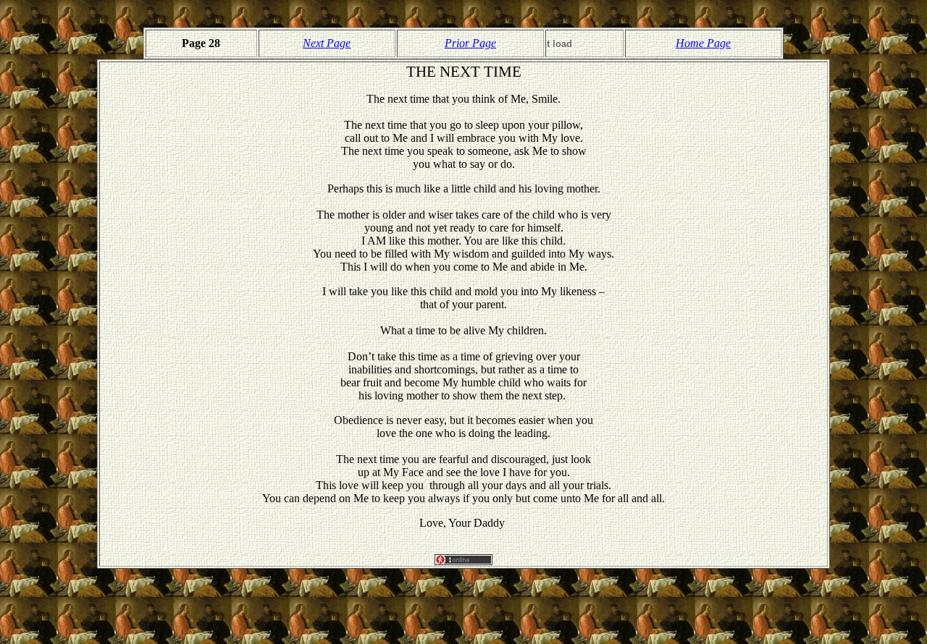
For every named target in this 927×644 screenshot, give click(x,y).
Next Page (327, 43)
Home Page (703, 43)
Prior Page (470, 43)
